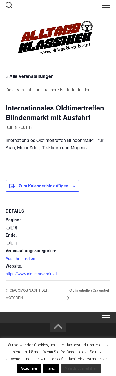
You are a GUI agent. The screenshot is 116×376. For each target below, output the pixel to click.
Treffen (29, 258)
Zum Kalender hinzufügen (43, 186)
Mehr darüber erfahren (81, 368)
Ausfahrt (13, 258)
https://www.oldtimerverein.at (31, 273)
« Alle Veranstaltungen (30, 76)
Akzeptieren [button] (29, 368)
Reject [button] (51, 368)
